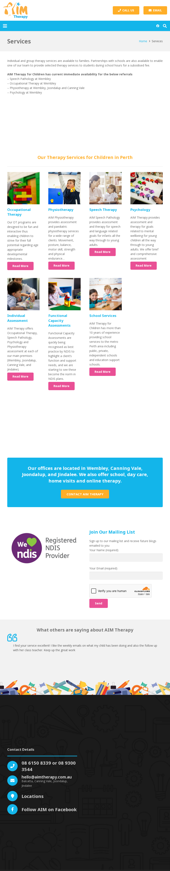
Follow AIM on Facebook (49, 809)
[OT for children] (23, 188)
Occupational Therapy (19, 212)
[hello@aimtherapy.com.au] (14, 780)
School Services (102, 315)
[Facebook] (158, 26)
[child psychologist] (146, 188)
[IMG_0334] (23, 294)
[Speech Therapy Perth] (105, 188)
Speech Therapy (103, 209)
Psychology (140, 209)
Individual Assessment (17, 318)
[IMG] (64, 188)
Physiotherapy (61, 209)
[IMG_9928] (64, 294)
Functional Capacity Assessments (59, 320)
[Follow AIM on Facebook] (14, 809)
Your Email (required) (103, 568)
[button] (5, 26)
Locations (33, 796)
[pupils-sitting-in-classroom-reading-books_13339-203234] (105, 294)
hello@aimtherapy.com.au (47, 777)
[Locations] (14, 796)
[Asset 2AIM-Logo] (15, 10)
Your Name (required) (103, 550)
